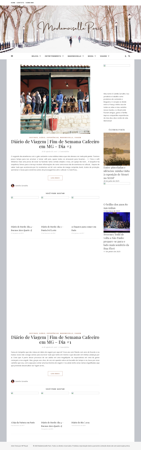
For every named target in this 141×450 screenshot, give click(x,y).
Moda (90, 56)
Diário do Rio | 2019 (80, 422)
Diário (42, 137)
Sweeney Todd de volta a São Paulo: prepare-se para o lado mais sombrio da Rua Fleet (116, 241)
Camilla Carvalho (21, 186)
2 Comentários (63, 151)
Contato (20, 3)
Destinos (33, 137)
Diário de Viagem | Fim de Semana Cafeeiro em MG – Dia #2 (55, 143)
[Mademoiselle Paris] (70, 27)
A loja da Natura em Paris (23, 422)
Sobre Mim (30, 3)
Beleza (35, 56)
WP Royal (24, 446)
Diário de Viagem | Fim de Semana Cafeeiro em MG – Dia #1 (55, 339)
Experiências (53, 137)
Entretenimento (53, 56)
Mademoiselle (74, 56)
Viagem (103, 56)
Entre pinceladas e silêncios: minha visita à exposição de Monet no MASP (117, 173)
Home (13, 3)
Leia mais (55, 178)
